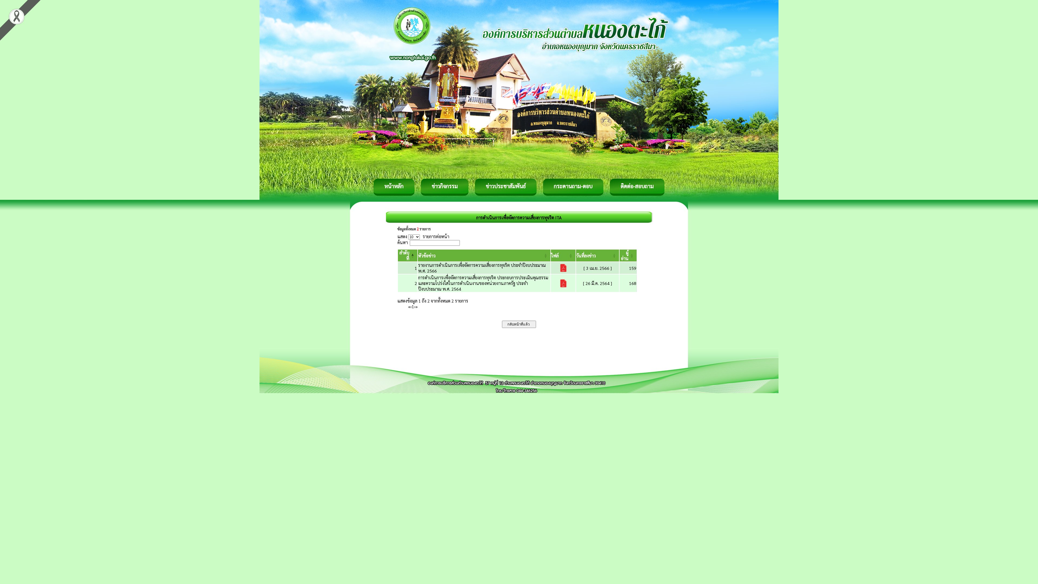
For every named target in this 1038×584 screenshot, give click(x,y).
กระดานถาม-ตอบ (573, 186)
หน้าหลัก (394, 186)
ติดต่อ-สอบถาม (637, 186)
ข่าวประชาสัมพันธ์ (506, 186)
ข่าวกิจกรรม (445, 186)
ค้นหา (402, 242)
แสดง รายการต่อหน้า (423, 236)
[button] (426, 255)
